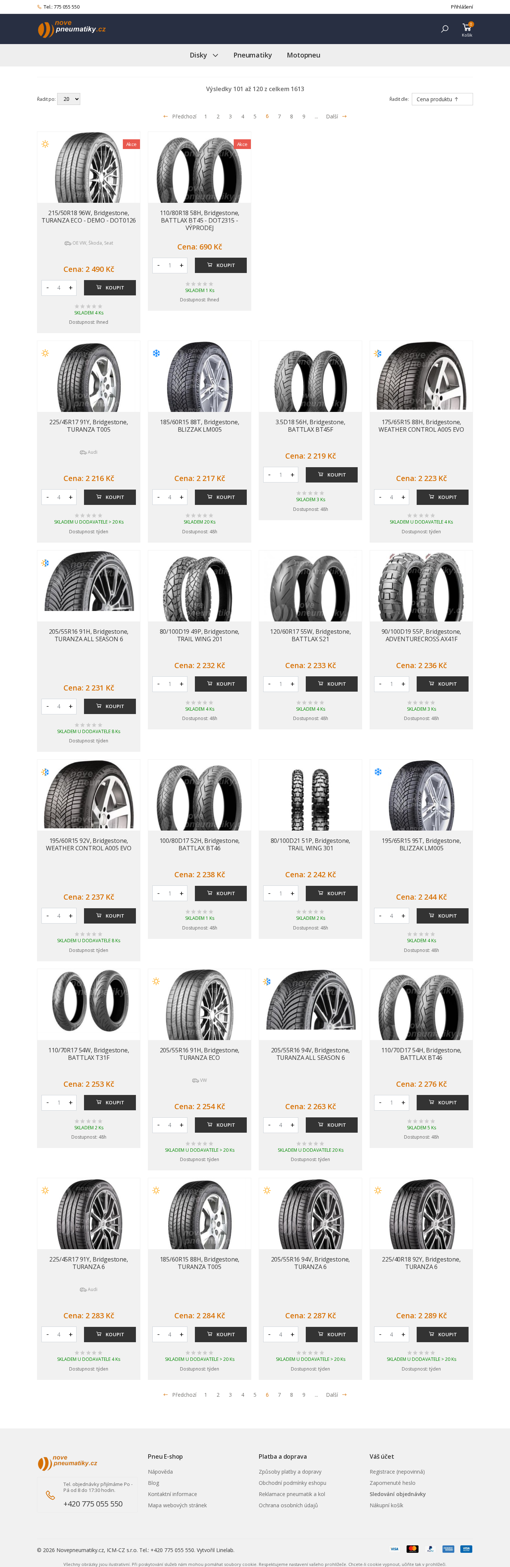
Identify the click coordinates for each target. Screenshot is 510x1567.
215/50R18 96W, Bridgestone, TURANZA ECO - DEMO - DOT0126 (88, 216)
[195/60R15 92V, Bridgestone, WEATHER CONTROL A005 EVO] (88, 794)
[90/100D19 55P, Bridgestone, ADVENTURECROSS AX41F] (421, 597)
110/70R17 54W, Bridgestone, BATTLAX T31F (88, 1054)
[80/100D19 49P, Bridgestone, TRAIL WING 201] (199, 597)
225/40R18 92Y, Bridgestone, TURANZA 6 (421, 1263)
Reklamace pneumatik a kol (292, 1494)
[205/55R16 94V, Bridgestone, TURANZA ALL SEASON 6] (310, 999)
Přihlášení (462, 6)
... (316, 116)
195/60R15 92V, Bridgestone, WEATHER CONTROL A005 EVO (88, 844)
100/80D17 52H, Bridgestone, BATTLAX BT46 (199, 844)
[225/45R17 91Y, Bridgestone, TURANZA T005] (88, 387)
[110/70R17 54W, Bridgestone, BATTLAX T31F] (88, 1001)
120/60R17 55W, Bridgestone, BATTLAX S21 (310, 635)
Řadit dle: (399, 99)
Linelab (224, 1550)
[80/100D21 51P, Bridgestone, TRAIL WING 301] (310, 806)
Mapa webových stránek (177, 1505)
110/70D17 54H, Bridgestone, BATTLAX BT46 (421, 1054)
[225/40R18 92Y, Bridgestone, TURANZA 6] (421, 1225)
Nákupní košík (386, 1505)
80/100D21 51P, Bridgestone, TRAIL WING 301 (311, 844)
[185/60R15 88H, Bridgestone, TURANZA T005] (199, 1225)
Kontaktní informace (172, 1494)
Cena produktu (435, 99)
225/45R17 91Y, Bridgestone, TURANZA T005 (88, 426)
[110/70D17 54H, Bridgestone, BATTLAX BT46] (421, 1015)
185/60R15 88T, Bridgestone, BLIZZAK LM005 (199, 426)
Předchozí (184, 116)
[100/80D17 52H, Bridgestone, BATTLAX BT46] (199, 806)
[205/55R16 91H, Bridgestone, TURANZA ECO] (199, 1015)
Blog (153, 1482)
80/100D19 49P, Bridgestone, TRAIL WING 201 (200, 635)
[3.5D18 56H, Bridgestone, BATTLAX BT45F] (310, 387)
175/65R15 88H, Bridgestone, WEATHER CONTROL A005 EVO (421, 426)
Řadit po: (46, 99)
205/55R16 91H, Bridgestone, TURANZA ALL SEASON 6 (89, 635)
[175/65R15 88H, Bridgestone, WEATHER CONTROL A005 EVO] (421, 375)
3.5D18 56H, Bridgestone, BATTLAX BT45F (310, 426)
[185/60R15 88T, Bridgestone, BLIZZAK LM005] (199, 387)
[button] (444, 29)
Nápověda (160, 1471)
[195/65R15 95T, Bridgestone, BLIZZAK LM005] (421, 806)
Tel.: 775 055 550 (62, 6)
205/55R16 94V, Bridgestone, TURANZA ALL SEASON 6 (310, 1054)
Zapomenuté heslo (393, 1482)
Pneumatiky (252, 54)
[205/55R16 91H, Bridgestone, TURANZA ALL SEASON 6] (88, 580)
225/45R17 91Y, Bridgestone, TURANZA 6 (88, 1263)
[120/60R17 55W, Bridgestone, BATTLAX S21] (310, 597)
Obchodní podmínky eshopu (292, 1482)
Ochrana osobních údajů (288, 1505)
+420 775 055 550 (92, 1503)
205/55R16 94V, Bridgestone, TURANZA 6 (310, 1263)
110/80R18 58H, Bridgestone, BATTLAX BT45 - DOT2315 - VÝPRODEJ (200, 220)
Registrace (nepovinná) (397, 1471)
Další (332, 116)
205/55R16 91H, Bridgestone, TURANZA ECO (200, 1054)
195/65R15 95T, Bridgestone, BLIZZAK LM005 (421, 844)
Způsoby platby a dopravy (290, 1471)
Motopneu (303, 54)
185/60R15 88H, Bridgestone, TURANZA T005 (200, 1263)
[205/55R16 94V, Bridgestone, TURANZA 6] (310, 1225)
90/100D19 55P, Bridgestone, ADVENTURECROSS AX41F (421, 635)
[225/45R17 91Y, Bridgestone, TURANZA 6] (88, 1225)
